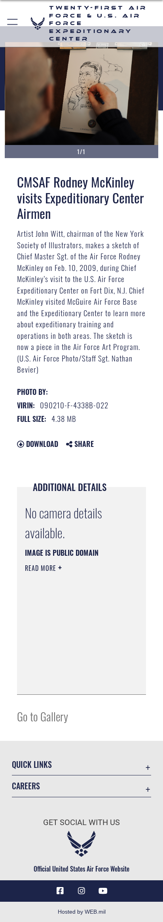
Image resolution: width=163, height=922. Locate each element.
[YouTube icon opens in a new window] (103, 891)
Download (41, 444)
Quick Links (32, 764)
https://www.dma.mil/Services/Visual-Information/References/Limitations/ (73, 680)
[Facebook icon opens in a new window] (60, 891)
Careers (26, 786)
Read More (41, 568)
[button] (13, 23)
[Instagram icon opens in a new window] (81, 891)
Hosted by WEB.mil (82, 911)
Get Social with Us (81, 822)
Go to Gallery (42, 716)
